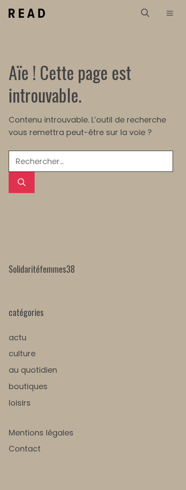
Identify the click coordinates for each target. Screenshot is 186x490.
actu (17, 337)
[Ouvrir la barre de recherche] (145, 13)
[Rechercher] (22, 182)
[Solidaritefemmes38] (27, 13)
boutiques (28, 386)
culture (22, 353)
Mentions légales (41, 432)
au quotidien (33, 369)
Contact (25, 448)
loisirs (20, 402)
